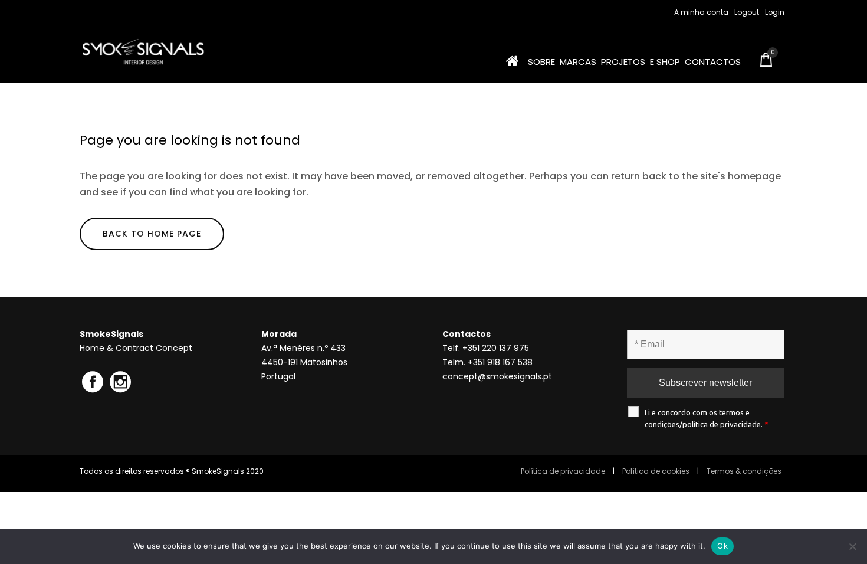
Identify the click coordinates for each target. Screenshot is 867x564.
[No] (852, 546)
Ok (722, 545)
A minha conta (701, 12)
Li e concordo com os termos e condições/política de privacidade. (707, 418)
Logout (746, 12)
